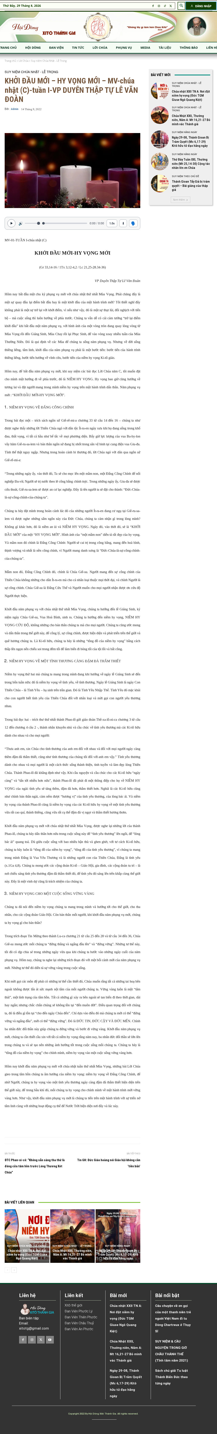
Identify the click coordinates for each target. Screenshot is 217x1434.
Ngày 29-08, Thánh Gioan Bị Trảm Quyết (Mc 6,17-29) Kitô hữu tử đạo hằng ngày (118, 1254)
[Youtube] (50, 1340)
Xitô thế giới (73, 1305)
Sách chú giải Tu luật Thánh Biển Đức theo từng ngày (171, 1377)
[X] (171, 6)
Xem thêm (179, 199)
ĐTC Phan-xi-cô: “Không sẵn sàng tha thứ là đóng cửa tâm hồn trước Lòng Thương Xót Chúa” (35, 1166)
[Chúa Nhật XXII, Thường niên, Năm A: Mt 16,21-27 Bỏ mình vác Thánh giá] (72, 1236)
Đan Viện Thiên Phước (81, 1317)
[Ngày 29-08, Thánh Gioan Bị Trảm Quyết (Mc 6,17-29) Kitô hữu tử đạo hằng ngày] (118, 1236)
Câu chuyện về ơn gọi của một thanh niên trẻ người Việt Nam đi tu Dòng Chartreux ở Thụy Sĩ (173, 1318)
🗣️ (133, 223)
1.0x (112, 223)
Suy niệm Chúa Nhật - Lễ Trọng (49, 60)
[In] (35, 1188)
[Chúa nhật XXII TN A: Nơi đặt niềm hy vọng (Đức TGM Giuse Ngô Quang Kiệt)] (27, 1236)
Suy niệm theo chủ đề (185, 176)
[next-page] (14, 1270)
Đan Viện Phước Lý (79, 1311)
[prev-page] (7, 1270)
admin (14, 109)
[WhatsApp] (74, 1188)
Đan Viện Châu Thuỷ (79, 1323)
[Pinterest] (64, 1188)
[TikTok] (165, 6)
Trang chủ (10, 60)
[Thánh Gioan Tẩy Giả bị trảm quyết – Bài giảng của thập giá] (160, 183)
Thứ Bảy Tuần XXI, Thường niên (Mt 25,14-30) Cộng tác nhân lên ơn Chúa (191, 164)
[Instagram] (159, 6)
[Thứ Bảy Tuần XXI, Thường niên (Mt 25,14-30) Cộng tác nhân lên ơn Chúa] (160, 161)
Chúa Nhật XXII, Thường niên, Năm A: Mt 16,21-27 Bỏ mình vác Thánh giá (72, 1254)
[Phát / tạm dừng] (11, 223)
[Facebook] (153, 6)
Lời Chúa (23, 60)
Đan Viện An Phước (79, 1329)
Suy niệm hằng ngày (117, 1246)
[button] (181, 5)
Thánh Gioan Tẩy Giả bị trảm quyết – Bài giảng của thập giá (191, 186)
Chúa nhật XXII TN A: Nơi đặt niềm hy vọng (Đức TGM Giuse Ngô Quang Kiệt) (27, 1254)
